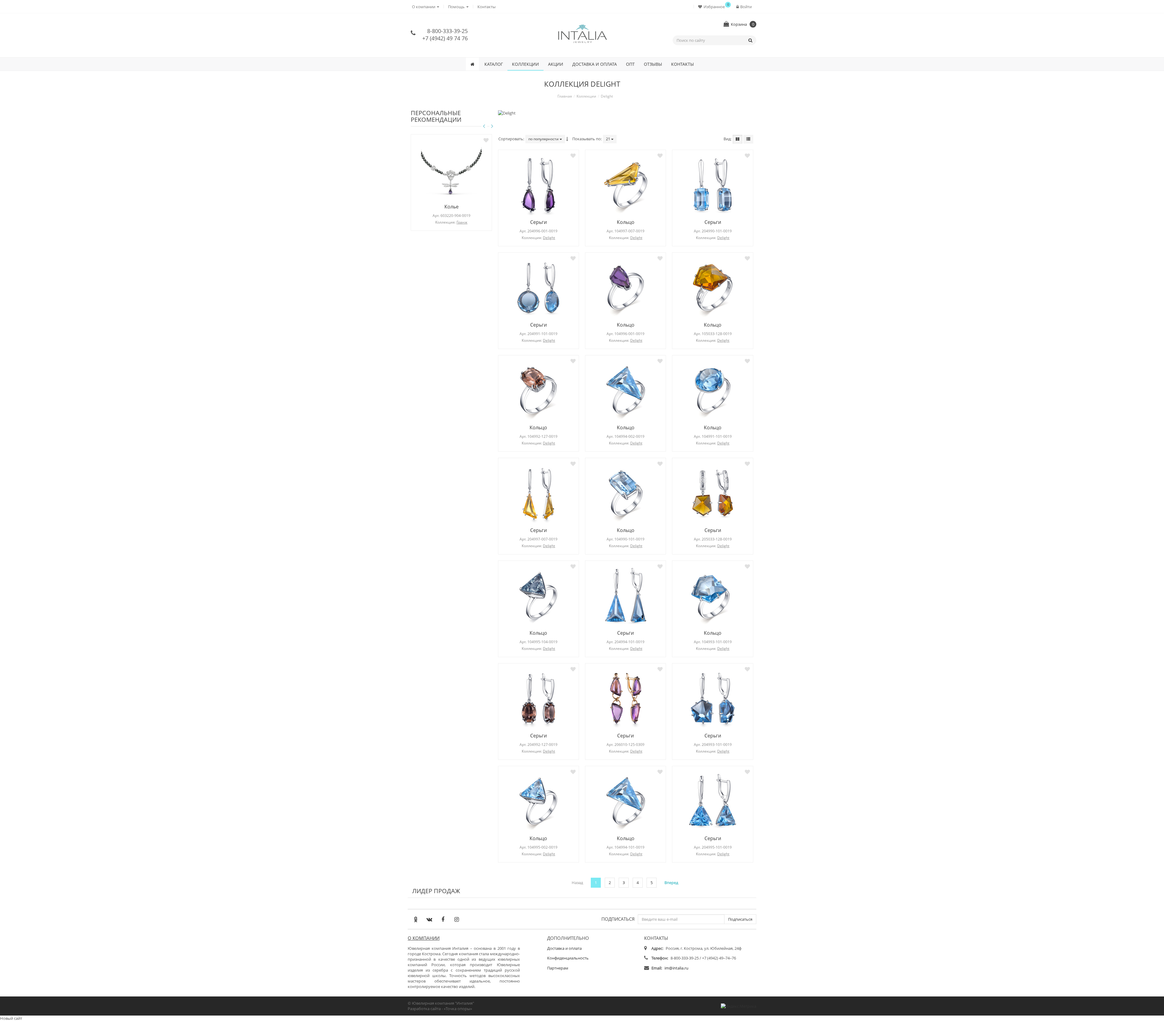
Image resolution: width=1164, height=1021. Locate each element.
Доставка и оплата (594, 64)
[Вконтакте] (429, 919)
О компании (424, 938)
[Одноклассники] (415, 919)
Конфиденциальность (568, 958)
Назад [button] (577, 882)
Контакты (486, 6)
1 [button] (596, 882)
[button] (713, 6)
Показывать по (586, 138)
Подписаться (618, 919)
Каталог (493, 64)
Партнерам (557, 968)
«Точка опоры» (458, 1008)
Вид (727, 138)
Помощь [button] (457, 6)
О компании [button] (424, 6)
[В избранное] (486, 140)
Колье (451, 206)
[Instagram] (456, 919)
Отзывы (653, 64)
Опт (630, 64)
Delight (549, 237)
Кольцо (625, 222)
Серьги (538, 222)
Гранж (462, 222)
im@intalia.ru (676, 968)
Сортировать (510, 138)
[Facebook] (443, 919)
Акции (555, 64)
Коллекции (525, 64)
